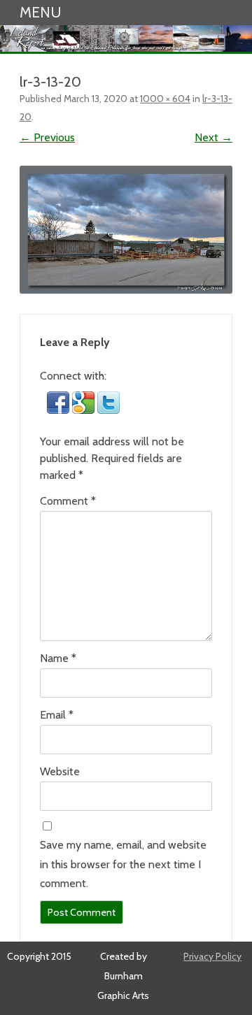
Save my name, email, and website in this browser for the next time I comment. (123, 864)
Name (58, 658)
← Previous (47, 137)
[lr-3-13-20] (126, 230)
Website (60, 771)
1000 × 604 (165, 98)
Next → (213, 137)
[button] (59, 410)
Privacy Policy (212, 956)
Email (57, 714)
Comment (68, 501)
